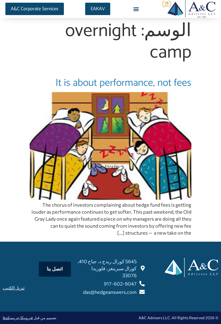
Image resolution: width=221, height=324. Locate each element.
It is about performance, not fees (123, 83)
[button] (136, 9)
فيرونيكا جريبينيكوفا (18, 317)
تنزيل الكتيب (14, 287)
